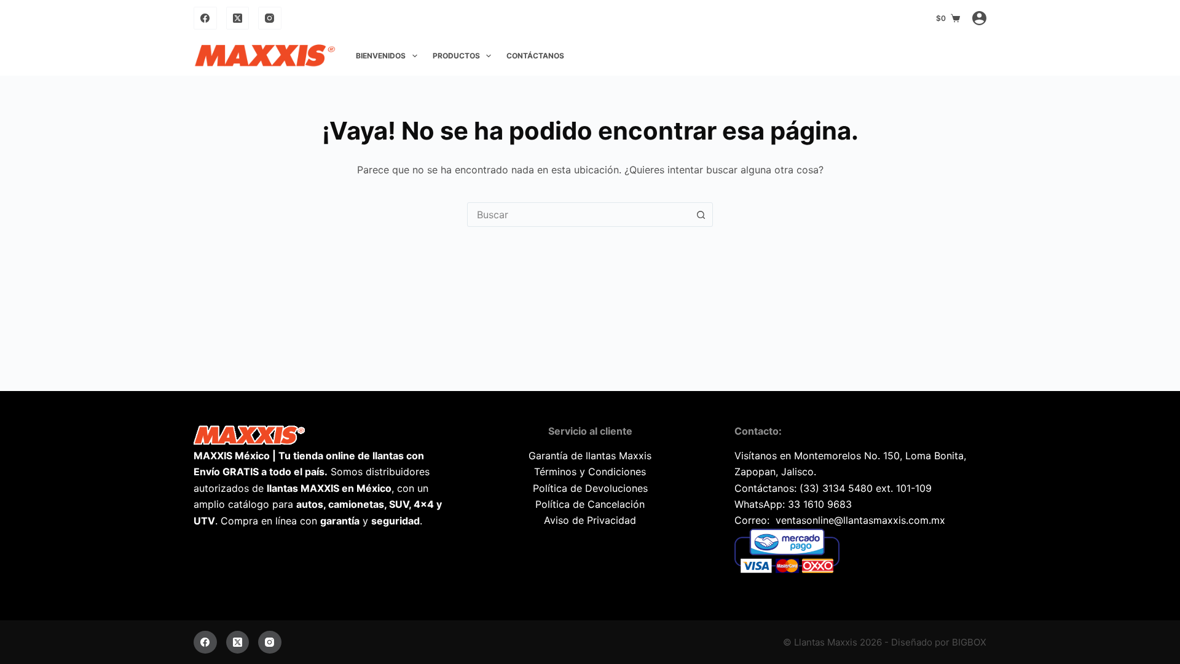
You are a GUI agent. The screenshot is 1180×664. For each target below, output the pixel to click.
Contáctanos (535, 55)
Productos (456, 55)
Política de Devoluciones (590, 488)
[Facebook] (205, 18)
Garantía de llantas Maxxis (590, 455)
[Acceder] (979, 18)
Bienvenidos (381, 55)
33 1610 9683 (820, 504)
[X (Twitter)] (238, 18)
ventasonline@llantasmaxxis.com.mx (860, 520)
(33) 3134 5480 (836, 488)
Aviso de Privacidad (590, 520)
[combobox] (578, 214)
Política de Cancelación (590, 504)
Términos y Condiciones (590, 471)
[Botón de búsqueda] (700, 214)
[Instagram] (269, 18)
